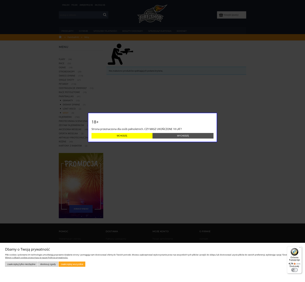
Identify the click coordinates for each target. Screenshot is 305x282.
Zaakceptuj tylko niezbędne (21, 264)
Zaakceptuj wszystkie (72, 264)
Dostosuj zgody (48, 264)
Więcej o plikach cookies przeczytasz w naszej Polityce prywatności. (36, 257)
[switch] (294, 270)
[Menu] (300, 248)
